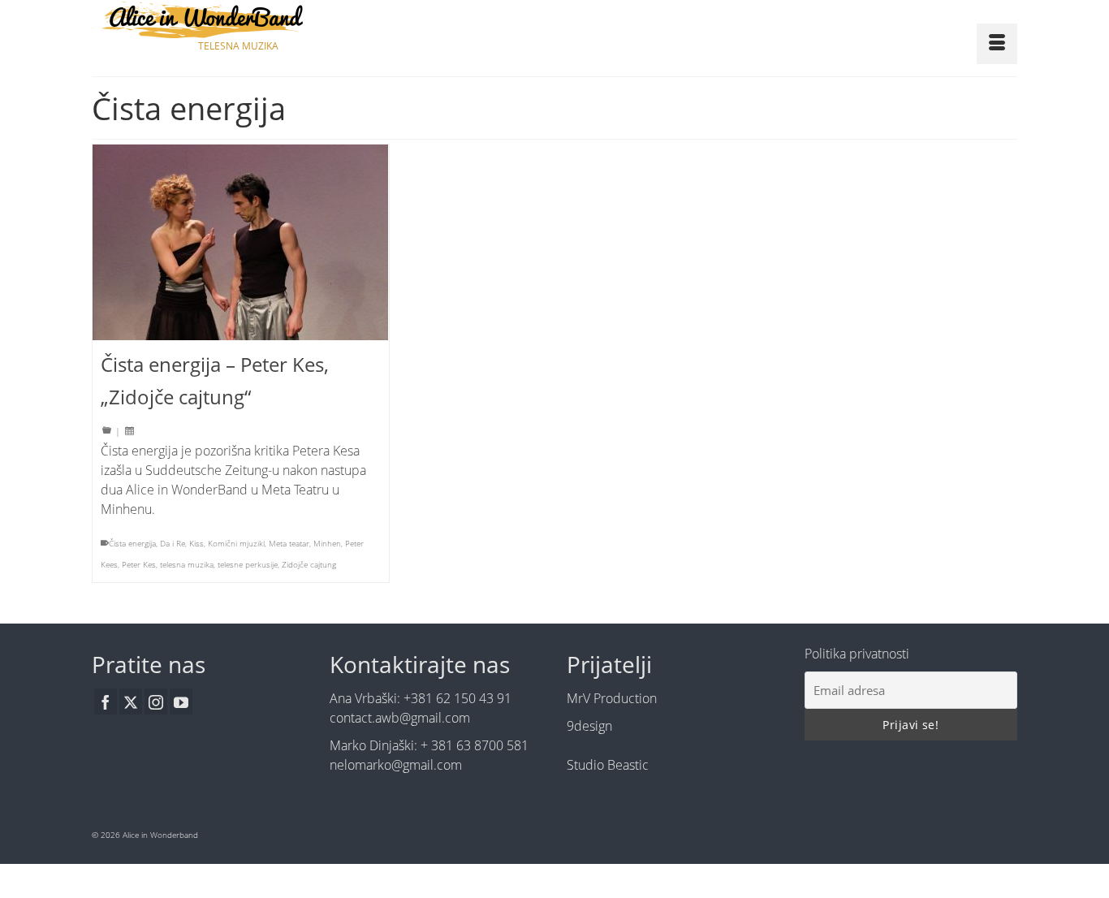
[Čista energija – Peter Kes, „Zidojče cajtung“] (241, 242)
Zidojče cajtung (309, 564)
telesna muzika (187, 564)
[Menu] (997, 44)
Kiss (196, 543)
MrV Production (612, 698)
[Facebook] (105, 702)
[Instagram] (156, 702)
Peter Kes (139, 564)
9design (589, 726)
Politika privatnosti (857, 654)
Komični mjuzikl (236, 543)
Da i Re (172, 543)
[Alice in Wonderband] (238, 20)
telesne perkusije (248, 564)
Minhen (327, 543)
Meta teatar (289, 543)
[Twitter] (130, 702)
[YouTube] (181, 702)
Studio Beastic (608, 765)
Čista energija (132, 543)
